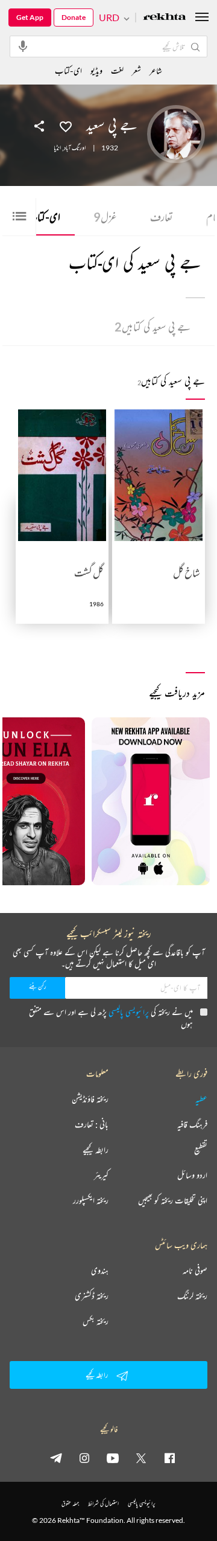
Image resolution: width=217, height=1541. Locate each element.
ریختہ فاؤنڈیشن (90, 1099)
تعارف (161, 217)
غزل (105, 217)
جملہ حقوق (70, 1503)
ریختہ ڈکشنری (91, 1296)
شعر (136, 70)
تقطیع (200, 1150)
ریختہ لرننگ (192, 1296)
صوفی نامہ (195, 1270)
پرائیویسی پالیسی (128, 1011)
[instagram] (84, 1457)
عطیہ (201, 1099)
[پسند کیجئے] (66, 125)
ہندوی (99, 1270)
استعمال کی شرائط (103, 1503)
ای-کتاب (39, 217)
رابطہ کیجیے (95, 1150)
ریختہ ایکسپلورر (90, 1200)
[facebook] (169, 1457)
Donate (73, 17)
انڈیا (57, 148)
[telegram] (56, 1457)
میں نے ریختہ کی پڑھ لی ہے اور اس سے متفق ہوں (111, 1018)
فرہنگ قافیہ (192, 1124)
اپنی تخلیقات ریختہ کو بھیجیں (172, 1200)
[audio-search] (23, 46)
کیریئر (101, 1175)
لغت (117, 70)
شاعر (155, 70)
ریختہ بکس (95, 1321)
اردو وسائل (192, 1175)
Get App (29, 17)
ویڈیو (96, 70)
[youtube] (112, 1457)
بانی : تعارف (91, 1124)
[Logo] (164, 18)
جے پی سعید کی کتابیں (152, 326)
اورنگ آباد (75, 148)
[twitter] (141, 1457)
